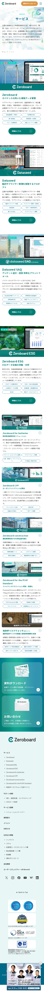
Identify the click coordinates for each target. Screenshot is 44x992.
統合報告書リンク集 (13, 851)
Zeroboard (10, 757)
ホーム (4, 52)
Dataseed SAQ (11, 765)
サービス (11, 52)
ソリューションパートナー (15, 812)
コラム (8, 843)
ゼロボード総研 (11, 802)
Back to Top (23, 892)
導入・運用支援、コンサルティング (18, 798)
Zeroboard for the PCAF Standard (18, 783)
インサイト (10, 840)
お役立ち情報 (8, 835)
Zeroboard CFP (12, 776)
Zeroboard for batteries (15, 772)
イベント (7, 823)
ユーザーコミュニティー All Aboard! (17, 869)
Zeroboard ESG (12, 768)
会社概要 (7, 864)
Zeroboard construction (15, 779)
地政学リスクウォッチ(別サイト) (17, 787)
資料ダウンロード (29, 3)
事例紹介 (7, 817)
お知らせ (7, 828)
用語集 (8, 854)
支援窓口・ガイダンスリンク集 (17, 847)
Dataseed (9, 761)
